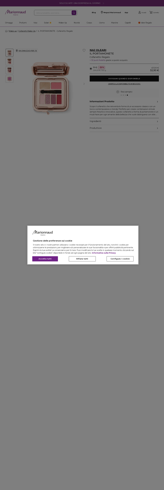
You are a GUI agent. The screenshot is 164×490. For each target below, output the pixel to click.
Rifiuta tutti (82, 259)
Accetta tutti (45, 259)
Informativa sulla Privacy (104, 253)
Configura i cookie (120, 259)
